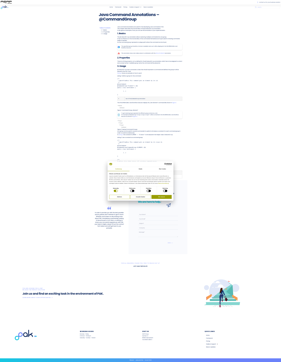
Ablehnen (119, 196)
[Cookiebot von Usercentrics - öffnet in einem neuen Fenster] (165, 164)
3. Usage (104, 34)
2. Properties (106, 32)
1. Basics (104, 30)
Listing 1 (119, 73)
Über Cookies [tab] (162, 169)
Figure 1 (174, 102)
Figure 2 (135, 116)
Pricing (125, 7)
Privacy (132, 360)
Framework (118, 7)
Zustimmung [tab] (118, 169)
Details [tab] (140, 169)
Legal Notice (139, 360)
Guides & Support (134, 7)
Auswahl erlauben (140, 196)
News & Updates (148, 7)
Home (111, 7)
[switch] (132, 191)
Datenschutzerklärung (163, 183)
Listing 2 (121, 134)
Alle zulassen (161, 196)
